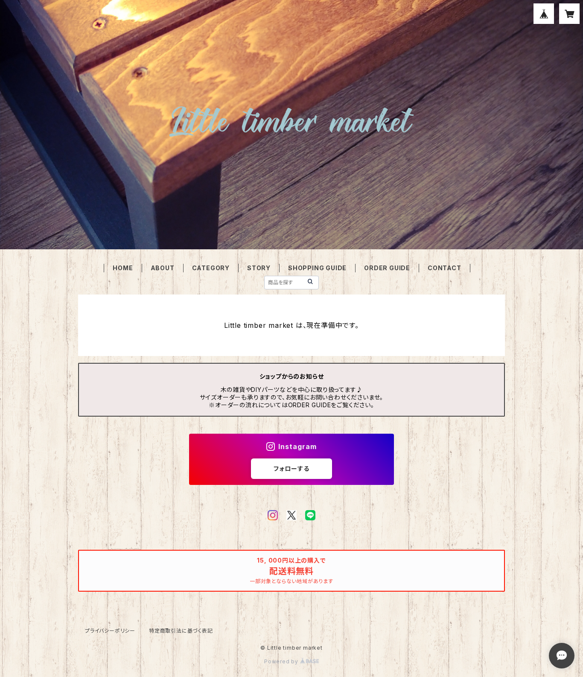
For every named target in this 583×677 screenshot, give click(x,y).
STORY (259, 267)
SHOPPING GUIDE (317, 267)
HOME (123, 267)
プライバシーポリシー (110, 630)
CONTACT (444, 267)
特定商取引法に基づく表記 (181, 630)
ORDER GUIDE (387, 267)
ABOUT (163, 267)
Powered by (282, 661)
